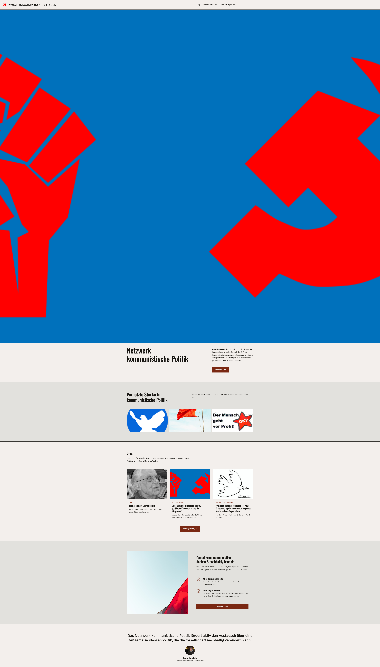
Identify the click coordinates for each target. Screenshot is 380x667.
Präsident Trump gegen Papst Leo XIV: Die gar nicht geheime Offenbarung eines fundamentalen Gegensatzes (233, 508)
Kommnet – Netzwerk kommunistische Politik (32, 4)
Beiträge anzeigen (190, 529)
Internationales (227, 502)
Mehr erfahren (220, 369)
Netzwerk (179, 502)
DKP (130, 502)
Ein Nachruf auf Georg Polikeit (142, 505)
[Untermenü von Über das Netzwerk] (217, 4)
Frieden (218, 502)
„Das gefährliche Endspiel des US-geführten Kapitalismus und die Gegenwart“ (187, 508)
